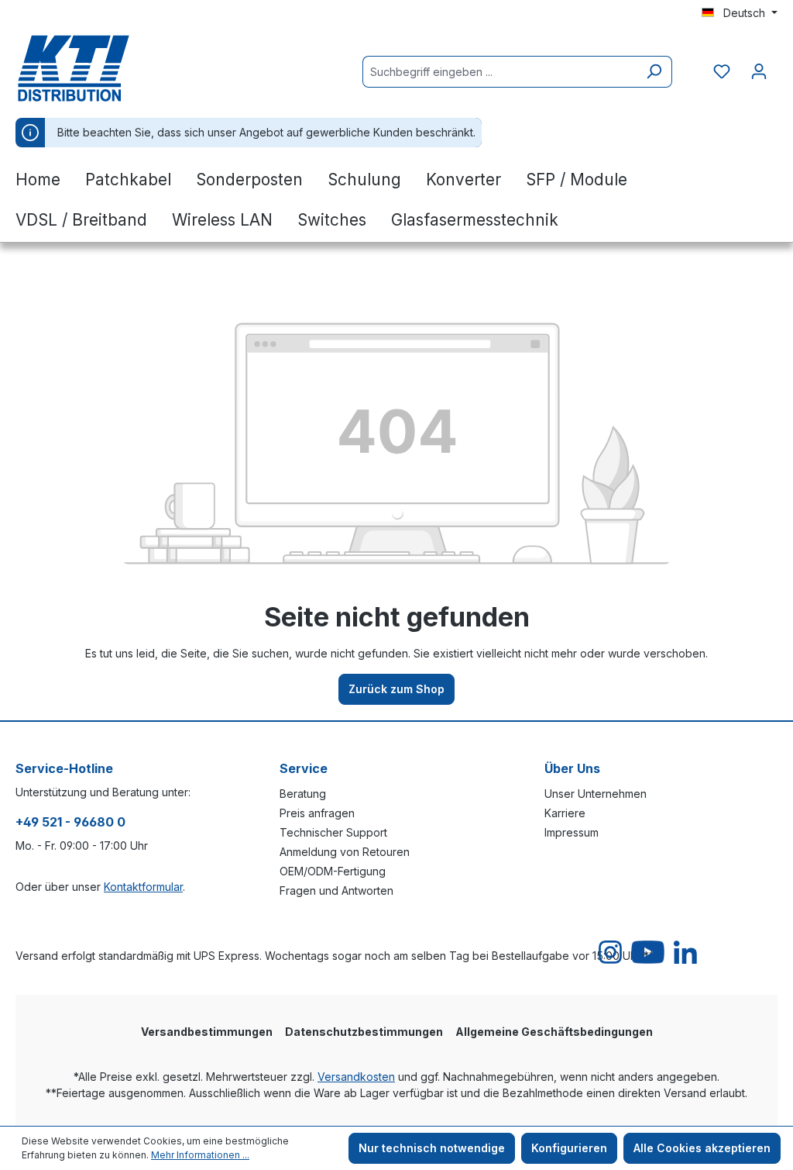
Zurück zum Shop (396, 688)
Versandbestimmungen (207, 1031)
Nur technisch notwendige (432, 1147)
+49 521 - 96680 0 (70, 822)
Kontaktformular (143, 886)
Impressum (571, 832)
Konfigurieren (569, 1147)
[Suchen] (654, 72)
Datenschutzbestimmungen (364, 1031)
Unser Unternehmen (595, 793)
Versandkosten (356, 1076)
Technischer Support (333, 832)
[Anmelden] (759, 71)
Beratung (303, 793)
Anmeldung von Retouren (345, 851)
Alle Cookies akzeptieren (702, 1147)
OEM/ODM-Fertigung (333, 871)
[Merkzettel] (721, 71)
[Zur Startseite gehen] (92, 68)
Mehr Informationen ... (200, 1155)
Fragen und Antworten (336, 890)
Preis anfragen (317, 813)
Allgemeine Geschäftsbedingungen (554, 1031)
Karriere (564, 813)
